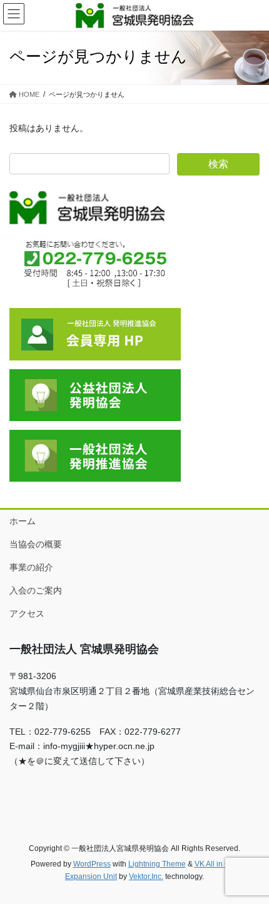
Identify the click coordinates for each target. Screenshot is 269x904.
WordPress (92, 864)
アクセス (26, 613)
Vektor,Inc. (146, 876)
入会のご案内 (35, 590)
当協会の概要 (35, 544)
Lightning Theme (157, 864)
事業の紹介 (31, 567)
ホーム (22, 521)
